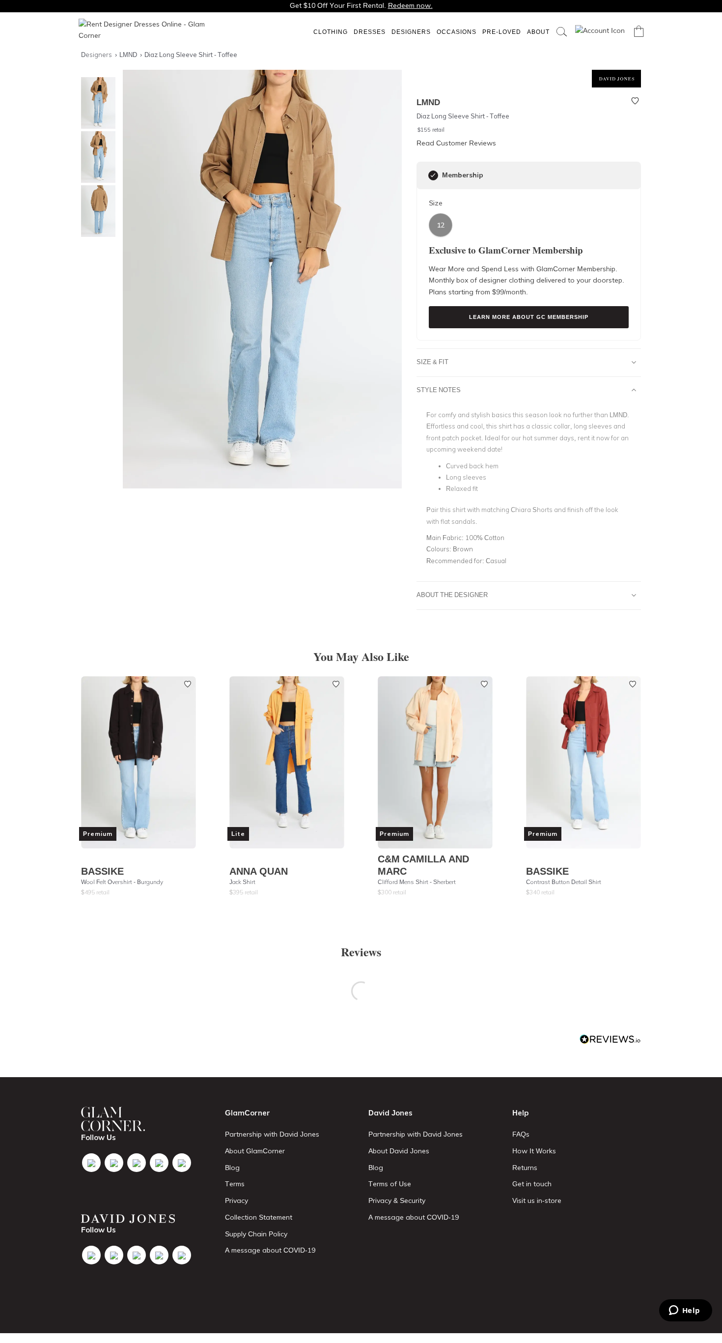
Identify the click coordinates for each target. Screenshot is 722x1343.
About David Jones (398, 1150)
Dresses (370, 31)
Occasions (456, 31)
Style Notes (439, 390)
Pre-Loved (501, 31)
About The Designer (452, 595)
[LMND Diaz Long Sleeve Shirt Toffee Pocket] (96, 157)
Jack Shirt (242, 882)
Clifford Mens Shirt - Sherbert (417, 882)
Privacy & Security (396, 1200)
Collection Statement (258, 1217)
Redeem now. (410, 5)
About (538, 31)
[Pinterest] (181, 1162)
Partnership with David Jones (272, 1134)
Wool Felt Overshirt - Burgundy (122, 882)
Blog (232, 1167)
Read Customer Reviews (456, 143)
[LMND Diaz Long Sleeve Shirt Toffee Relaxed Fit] (96, 211)
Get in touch (532, 1183)
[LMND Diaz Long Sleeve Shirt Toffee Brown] (96, 103)
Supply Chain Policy (256, 1233)
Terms (235, 1183)
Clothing (330, 31)
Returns (524, 1167)
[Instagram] (136, 1162)
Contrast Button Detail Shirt (563, 882)
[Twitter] (114, 1162)
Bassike (102, 871)
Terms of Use (389, 1183)
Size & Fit (432, 362)
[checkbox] (433, 175)
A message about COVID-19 (270, 1250)
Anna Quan (258, 871)
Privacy (236, 1200)
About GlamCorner (255, 1150)
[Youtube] (159, 1162)
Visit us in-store (536, 1200)
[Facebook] (91, 1162)
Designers (411, 31)
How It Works (534, 1150)
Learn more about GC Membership (528, 317)
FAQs (520, 1134)
